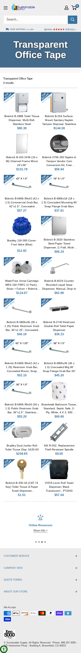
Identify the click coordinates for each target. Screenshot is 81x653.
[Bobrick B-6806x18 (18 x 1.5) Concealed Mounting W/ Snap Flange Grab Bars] (59, 185)
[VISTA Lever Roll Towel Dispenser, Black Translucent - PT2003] (59, 469)
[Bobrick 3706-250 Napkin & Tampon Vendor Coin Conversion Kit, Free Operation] (59, 144)
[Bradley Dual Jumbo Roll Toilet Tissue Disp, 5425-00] (22, 432)
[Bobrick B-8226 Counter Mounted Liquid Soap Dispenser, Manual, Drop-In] (59, 267)
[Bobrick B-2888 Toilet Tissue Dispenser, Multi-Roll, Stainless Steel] (22, 102)
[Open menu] (6, 7)
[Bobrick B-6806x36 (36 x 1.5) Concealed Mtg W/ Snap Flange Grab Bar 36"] (59, 350)
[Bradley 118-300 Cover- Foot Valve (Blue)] (22, 226)
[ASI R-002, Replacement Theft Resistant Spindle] (59, 432)
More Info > (41, 530)
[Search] (72, 20)
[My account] (66, 8)
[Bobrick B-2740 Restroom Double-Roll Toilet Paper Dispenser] (59, 308)
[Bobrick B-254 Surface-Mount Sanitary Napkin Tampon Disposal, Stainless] (59, 102)
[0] (74, 7)
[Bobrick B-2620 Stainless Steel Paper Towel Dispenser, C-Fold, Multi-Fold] (59, 226)
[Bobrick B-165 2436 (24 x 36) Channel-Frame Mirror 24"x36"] (22, 144)
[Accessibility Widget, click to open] (4, 649)
